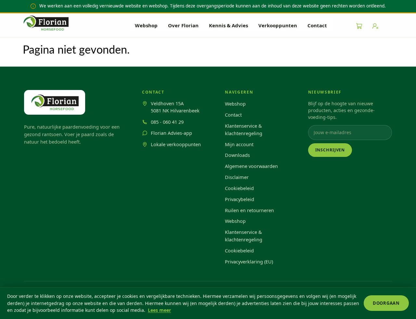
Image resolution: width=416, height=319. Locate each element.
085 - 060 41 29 (167, 122)
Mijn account (239, 144)
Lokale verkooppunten (176, 144)
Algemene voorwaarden (251, 166)
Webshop (146, 25)
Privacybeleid (239, 199)
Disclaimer (237, 177)
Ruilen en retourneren (249, 210)
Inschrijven (330, 150)
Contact (317, 25)
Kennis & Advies (228, 25)
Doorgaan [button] (386, 303)
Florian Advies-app (171, 133)
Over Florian (183, 25)
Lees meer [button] (159, 310)
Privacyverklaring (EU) (249, 261)
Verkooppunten (277, 25)
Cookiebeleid (239, 188)
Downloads (237, 155)
